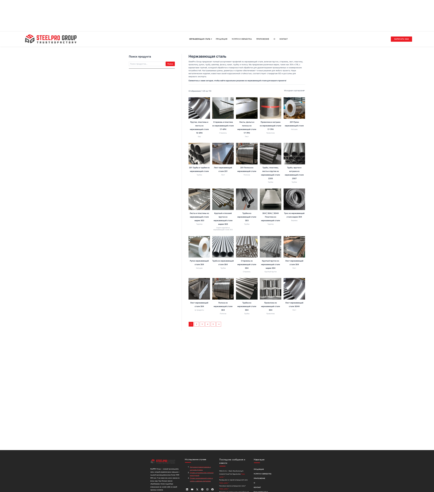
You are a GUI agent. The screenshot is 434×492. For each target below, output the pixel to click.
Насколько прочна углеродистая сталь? (232, 486)
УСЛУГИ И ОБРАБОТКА (242, 39)
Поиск (170, 64)
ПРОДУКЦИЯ (221, 39)
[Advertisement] (68, 16)
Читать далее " (224, 483)
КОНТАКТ (284, 39)
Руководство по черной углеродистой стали (233, 480)
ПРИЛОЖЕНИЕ (262, 39)
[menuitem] (200, 39)
